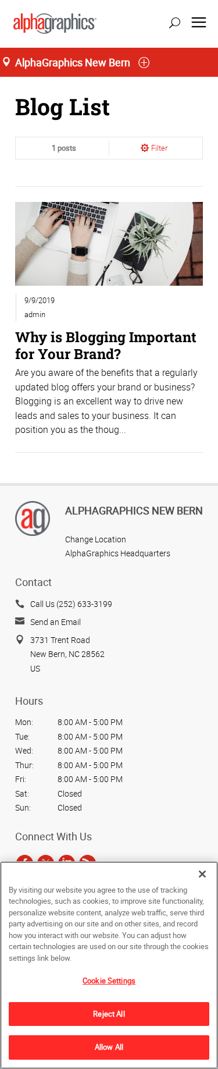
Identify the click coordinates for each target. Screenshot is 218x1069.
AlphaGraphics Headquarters (117, 553)
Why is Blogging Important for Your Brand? (105, 345)
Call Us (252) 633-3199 (71, 603)
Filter (159, 148)
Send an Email (55, 621)
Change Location (95, 539)
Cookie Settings (109, 980)
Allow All (109, 1047)
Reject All (108, 1013)
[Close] (202, 874)
